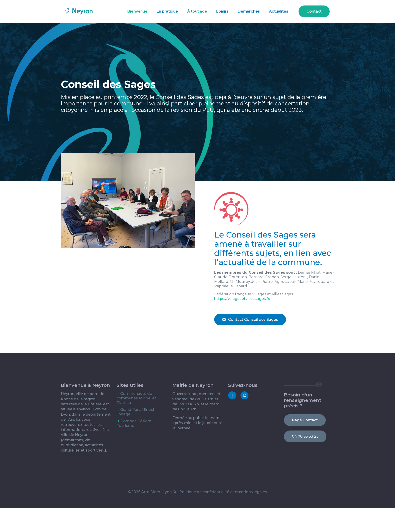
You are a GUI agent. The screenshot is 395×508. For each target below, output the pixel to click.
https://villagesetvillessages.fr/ (242, 299)
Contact (314, 11)
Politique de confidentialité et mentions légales (223, 492)
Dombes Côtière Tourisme (134, 423)
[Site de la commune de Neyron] (79, 11)
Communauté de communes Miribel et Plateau (136, 398)
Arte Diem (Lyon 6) (158, 492)
